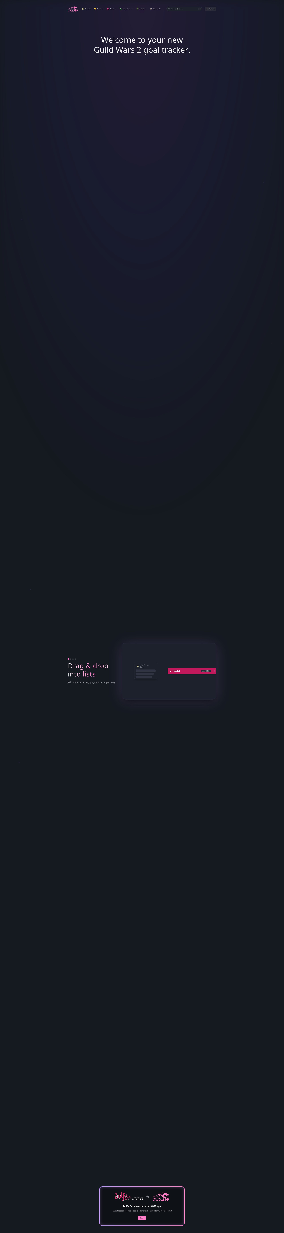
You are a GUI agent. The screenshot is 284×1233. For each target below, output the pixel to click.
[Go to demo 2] (70, 659)
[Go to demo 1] (68, 659)
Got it (142, 1218)
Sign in (211, 9)
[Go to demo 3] (73, 659)
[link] (86, 8)
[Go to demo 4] (75, 659)
